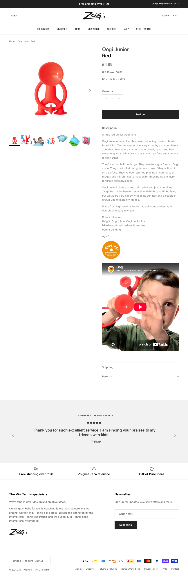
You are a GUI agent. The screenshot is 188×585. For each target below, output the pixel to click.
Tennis (77, 29)
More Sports (94, 29)
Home (12, 41)
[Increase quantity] (120, 99)
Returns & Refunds (108, 569)
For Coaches (43, 29)
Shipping (107, 367)
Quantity (107, 91)
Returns (107, 376)
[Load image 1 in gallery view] (51, 88)
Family (126, 29)
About (78, 569)
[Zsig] (94, 15)
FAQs (164, 569)
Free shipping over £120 (94, 3)
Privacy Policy (151, 569)
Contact (175, 569)
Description (109, 127)
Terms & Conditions (130, 569)
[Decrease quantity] (105, 99)
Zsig (19, 569)
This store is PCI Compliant (36, 569)
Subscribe (125, 524)
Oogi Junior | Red (26, 41)
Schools (111, 29)
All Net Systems (143, 29)
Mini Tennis (62, 29)
